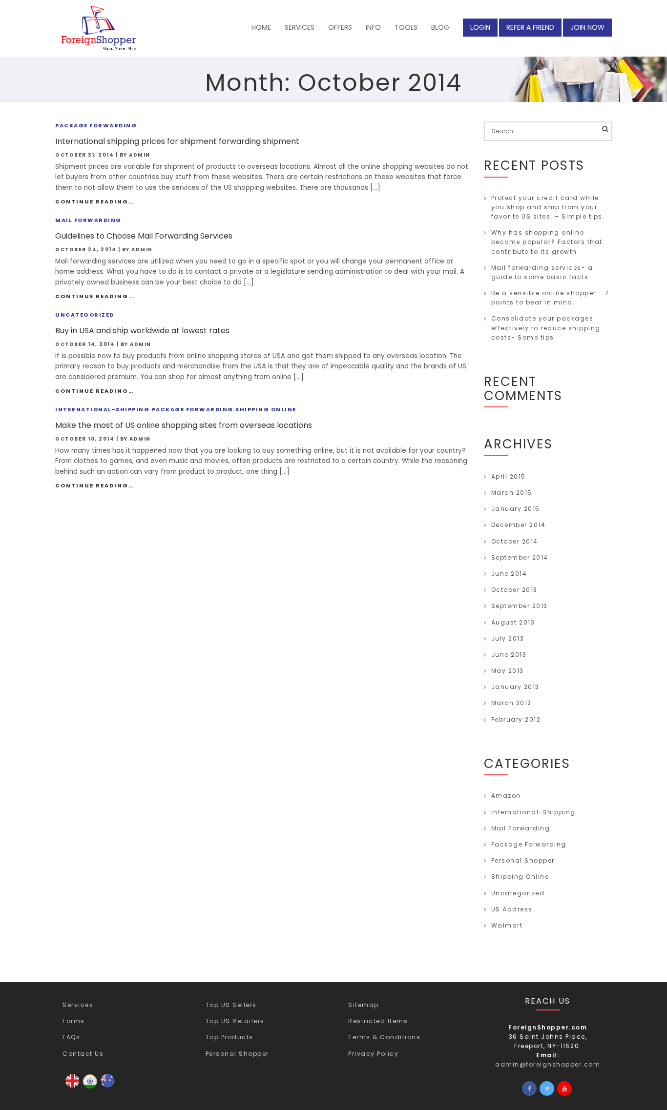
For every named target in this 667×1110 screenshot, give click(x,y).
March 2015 (511, 492)
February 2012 (516, 719)
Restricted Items (378, 1021)
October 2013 (514, 589)
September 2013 (519, 606)
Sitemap (363, 1005)
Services (78, 1005)
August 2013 (513, 622)
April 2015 (508, 476)
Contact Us (83, 1053)
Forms (74, 1021)
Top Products (229, 1037)
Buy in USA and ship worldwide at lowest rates (142, 330)
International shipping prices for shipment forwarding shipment (177, 141)
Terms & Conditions (384, 1037)
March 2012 (511, 703)
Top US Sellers (231, 1005)
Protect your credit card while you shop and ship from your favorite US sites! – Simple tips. (548, 207)
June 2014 (509, 573)
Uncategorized (84, 315)
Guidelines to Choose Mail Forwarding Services (143, 236)
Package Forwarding (96, 125)
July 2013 (507, 638)
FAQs (71, 1037)
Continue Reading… (94, 201)
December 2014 (518, 525)
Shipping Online (265, 409)
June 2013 (509, 654)
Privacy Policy (373, 1053)
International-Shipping (102, 409)
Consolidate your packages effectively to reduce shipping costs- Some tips (546, 327)
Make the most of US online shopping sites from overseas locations (183, 425)
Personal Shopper (523, 860)
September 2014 (519, 557)
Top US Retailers (235, 1021)
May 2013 (507, 670)
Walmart (507, 925)
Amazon (506, 795)
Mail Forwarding (88, 220)
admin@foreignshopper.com (547, 1064)
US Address (512, 909)
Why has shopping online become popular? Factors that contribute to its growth (547, 241)
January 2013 (515, 687)
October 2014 (514, 541)
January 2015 (515, 509)
